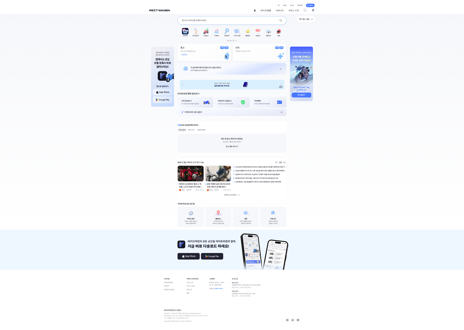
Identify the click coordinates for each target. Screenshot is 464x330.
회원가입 (299, 5)
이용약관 (166, 286)
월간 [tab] (284, 162)
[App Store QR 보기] (162, 92)
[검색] (305, 10)
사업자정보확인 (168, 282)
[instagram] (287, 320)
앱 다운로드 (310, 5)
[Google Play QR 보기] (162, 99)
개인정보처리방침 (169, 290)
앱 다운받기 (301, 95)
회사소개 (189, 290)
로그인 (292, 5)
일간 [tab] (276, 162)
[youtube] (292, 320)
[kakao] (298, 320)
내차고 (285, 5)
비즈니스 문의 (191, 286)
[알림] (313, 10)
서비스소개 (190, 282)
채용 (188, 293)
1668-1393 (219, 288)
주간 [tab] (280, 162)
